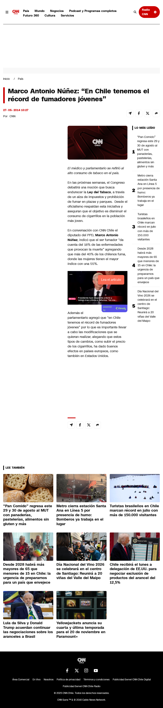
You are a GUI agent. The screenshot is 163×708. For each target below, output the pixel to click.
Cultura (50, 15)
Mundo (40, 11)
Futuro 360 (31, 15)
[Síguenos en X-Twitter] (77, 670)
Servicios (67, 15)
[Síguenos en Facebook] (67, 670)
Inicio (6, 79)
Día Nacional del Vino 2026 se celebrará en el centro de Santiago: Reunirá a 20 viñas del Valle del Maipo (148, 306)
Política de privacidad (68, 679)
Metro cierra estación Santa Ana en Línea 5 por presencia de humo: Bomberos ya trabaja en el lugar (149, 190)
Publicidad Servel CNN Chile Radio (81, 686)
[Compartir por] (156, 113)
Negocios (57, 11)
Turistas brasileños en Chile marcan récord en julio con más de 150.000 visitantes (147, 226)
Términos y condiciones (96, 679)
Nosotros (48, 679)
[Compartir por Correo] (130, 113)
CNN (13, 116)
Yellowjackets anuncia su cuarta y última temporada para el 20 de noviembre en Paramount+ (80, 629)
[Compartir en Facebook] (138, 113)
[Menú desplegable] (7, 12)
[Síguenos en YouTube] (96, 670)
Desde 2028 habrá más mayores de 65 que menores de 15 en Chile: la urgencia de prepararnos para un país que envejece (148, 265)
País (26, 11)
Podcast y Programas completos (92, 11)
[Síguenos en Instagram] (86, 670)
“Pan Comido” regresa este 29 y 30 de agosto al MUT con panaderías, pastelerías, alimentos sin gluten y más (148, 151)
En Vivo (37, 679)
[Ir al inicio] (15, 12)
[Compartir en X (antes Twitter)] (147, 113)
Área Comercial (20, 679)
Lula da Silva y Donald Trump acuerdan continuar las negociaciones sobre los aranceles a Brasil (28, 629)
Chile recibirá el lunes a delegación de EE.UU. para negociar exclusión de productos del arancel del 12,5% (133, 573)
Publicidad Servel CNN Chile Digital (132, 679)
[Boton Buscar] (135, 12)
